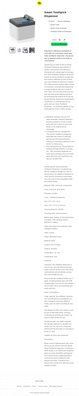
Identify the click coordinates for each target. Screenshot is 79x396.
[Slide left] (7, 50)
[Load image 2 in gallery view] (19, 50)
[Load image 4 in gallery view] (32, 50)
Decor (35, 386)
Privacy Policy (43, 386)
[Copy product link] (64, 39)
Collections (27, 386)
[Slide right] (37, 50)
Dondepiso (36, 392)
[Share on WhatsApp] (59, 39)
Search (19, 386)
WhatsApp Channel (56, 386)
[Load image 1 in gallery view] (12, 50)
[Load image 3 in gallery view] (25, 50)
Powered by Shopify (45, 392)
